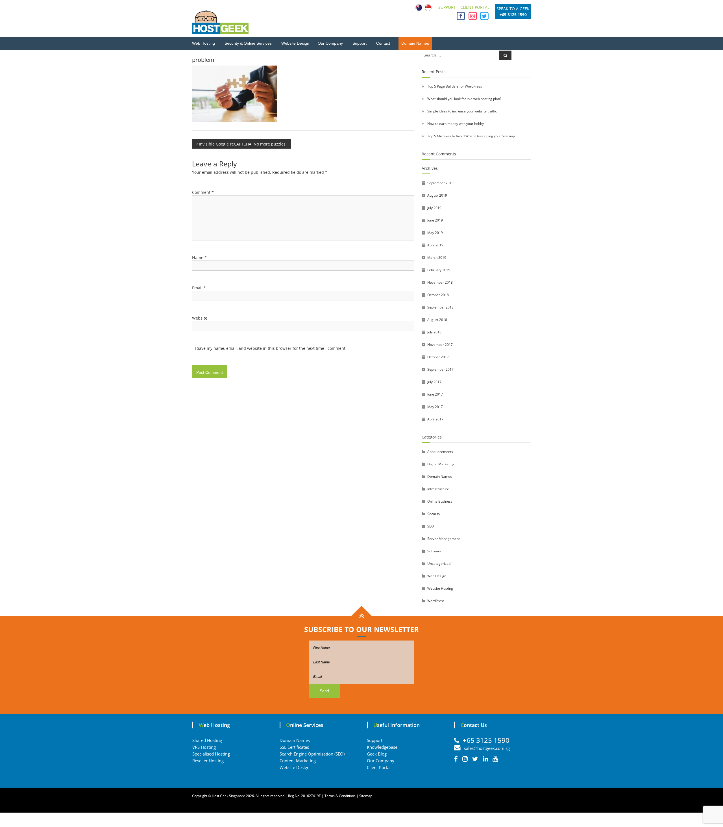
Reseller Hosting (208, 760)
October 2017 (438, 357)
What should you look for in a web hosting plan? (464, 98)
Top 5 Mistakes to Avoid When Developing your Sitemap (471, 136)
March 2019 (436, 257)
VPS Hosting (204, 747)
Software (434, 551)
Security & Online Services (248, 43)
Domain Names (415, 43)
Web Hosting (203, 43)
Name (199, 257)
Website (199, 318)
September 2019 (440, 183)
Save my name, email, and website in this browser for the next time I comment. (272, 348)
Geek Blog (377, 754)
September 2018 (440, 307)
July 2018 (434, 332)
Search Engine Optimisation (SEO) (312, 754)
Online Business (439, 501)
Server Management (443, 538)
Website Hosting (440, 588)
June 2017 (435, 394)
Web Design (436, 576)
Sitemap (365, 795)
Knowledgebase (382, 747)
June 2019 (435, 220)
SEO (430, 526)
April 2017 (435, 419)
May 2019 (435, 232)
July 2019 (434, 207)
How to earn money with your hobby (455, 123)
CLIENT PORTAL (474, 7)
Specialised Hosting (211, 754)
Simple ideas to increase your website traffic (462, 111)
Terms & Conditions (340, 795)
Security (433, 513)
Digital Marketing (440, 464)
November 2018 (440, 282)
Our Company (330, 43)
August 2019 (437, 195)
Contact (383, 43)
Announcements (440, 451)
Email (199, 287)
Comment (203, 192)
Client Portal (379, 767)
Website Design (295, 43)
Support (359, 43)
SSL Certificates (294, 747)
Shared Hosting (207, 740)
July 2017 (434, 381)
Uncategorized (438, 563)
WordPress (436, 600)
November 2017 (440, 344)
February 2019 (438, 270)
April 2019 (435, 245)
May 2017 (435, 406)
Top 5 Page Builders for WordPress (454, 86)
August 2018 (437, 319)
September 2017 (440, 369)
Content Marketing (298, 760)
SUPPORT (447, 7)
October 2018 (438, 294)
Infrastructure (438, 489)
